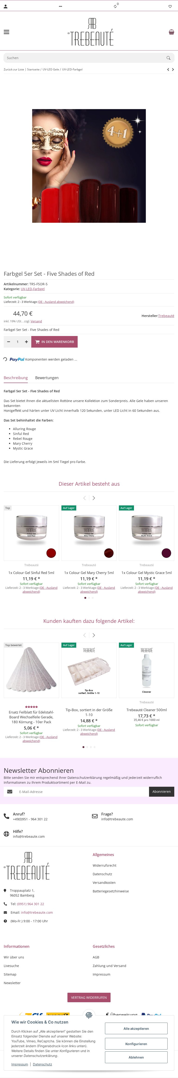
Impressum (19, 1064)
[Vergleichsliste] (115, 6)
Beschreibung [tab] (16, 377)
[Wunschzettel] (170, 6)
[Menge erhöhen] (26, 342)
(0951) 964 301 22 (30, 904)
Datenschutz (42, 1064)
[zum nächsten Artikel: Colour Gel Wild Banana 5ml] (168, 69)
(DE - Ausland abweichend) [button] (56, 302)
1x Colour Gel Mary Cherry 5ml (89, 572)
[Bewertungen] (31, 707)
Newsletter (12, 983)
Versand (36, 321)
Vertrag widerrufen (89, 997)
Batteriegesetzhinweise (111, 891)
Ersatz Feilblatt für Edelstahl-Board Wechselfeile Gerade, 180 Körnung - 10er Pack (31, 717)
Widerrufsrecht (104, 865)
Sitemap (10, 974)
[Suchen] (171, 58)
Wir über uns (14, 957)
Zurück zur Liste (14, 69)
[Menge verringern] (8, 342)
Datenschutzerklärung (84, 777)
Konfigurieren (136, 1044)
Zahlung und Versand (109, 966)
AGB (96, 957)
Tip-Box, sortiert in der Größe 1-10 (89, 712)
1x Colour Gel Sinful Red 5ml (31, 572)
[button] (60, 6)
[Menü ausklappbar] (6, 32)
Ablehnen (136, 1057)
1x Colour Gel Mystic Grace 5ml (146, 572)
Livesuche (11, 966)
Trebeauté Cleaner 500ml (147, 709)
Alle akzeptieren (136, 1028)
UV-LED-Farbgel (33, 289)
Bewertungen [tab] (47, 377)
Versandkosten (104, 882)
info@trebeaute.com (37, 912)
